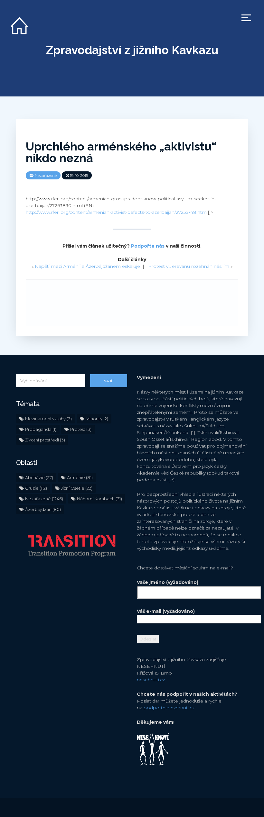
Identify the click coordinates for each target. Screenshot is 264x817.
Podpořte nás (148, 246)
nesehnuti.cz (151, 680)
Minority (97, 418)
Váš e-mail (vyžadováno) (166, 611)
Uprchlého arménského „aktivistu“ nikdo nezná (121, 152)
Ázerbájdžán (43, 509)
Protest (80, 429)
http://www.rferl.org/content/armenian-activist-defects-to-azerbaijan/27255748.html (117, 212)
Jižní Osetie (76, 488)
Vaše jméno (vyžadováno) (167, 582)
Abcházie (39, 477)
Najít (108, 380)
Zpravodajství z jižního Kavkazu (132, 50)
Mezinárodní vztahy (48, 418)
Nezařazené (46, 175)
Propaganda (40, 429)
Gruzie (36, 488)
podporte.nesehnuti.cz (169, 708)
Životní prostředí (45, 439)
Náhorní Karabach (99, 498)
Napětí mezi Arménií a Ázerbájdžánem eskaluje (87, 266)
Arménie (80, 477)
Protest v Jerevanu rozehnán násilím (188, 266)
